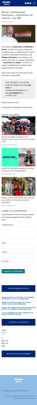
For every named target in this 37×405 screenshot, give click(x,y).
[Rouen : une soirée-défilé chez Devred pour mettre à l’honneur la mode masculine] (18, 186)
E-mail (5, 252)
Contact (15, 396)
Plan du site (23, 396)
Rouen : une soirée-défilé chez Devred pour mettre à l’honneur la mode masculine (18, 200)
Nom (4, 243)
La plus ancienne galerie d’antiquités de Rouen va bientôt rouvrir (17, 313)
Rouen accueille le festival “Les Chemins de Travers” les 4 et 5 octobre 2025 (18, 139)
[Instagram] (28, 3)
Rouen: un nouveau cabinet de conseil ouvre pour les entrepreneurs (18, 169)
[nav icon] (34, 3)
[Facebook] (26, 3)
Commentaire (8, 225)
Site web (5, 261)
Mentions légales (29, 398)
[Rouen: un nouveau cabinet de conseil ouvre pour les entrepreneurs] (18, 157)
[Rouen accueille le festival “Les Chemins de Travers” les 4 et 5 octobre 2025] (18, 125)
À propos (9, 396)
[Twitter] (30, 3)
